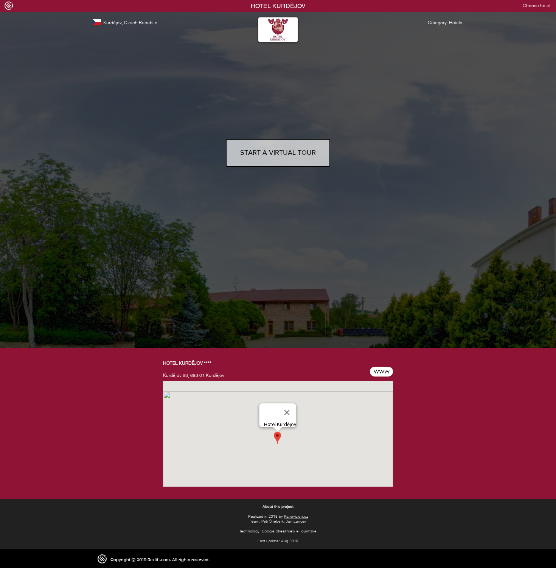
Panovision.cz (296, 516)
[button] (530, 6)
